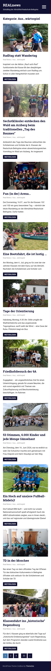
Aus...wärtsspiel (19, 60)
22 (24, 656)
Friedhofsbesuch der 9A (19, 371)
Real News (7, 60)
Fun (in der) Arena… (17, 194)
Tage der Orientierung (18, 311)
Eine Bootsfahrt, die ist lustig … (25, 254)
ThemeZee (30, 666)
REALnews (12, 5)
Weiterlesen (10, 79)
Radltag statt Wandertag (20, 56)
